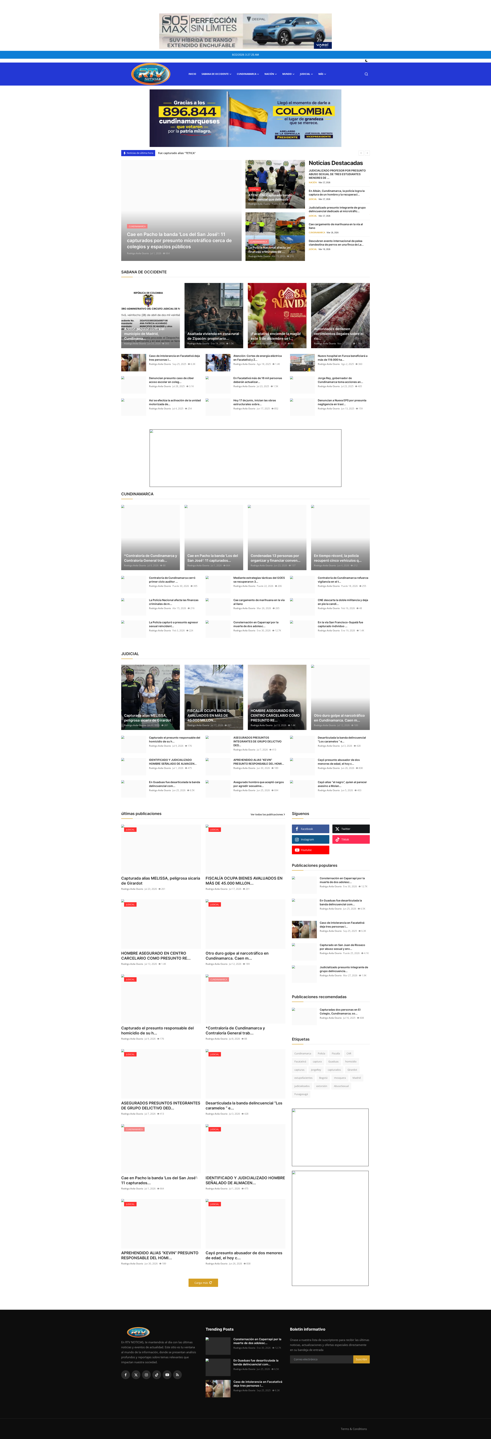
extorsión (321, 1086)
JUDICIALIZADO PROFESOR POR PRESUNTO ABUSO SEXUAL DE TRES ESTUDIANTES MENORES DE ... (337, 174)
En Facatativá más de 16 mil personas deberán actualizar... (257, 379)
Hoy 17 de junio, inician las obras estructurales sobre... (254, 402)
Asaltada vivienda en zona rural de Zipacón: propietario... (213, 336)
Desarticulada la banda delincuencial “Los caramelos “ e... (342, 739)
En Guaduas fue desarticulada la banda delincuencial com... (174, 784)
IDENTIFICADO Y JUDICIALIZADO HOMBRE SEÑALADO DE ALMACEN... (173, 761)
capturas (299, 1069)
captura (317, 1061)
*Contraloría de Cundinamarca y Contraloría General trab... (150, 558)
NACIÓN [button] (269, 74)
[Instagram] (146, 1374)
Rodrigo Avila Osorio (138, 253)
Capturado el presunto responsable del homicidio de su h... (174, 739)
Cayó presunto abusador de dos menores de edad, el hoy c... (339, 761)
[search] (366, 74)
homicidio (351, 1061)
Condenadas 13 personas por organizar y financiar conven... (275, 558)
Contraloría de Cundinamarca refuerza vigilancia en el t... (343, 579)
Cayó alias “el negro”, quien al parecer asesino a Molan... (342, 784)
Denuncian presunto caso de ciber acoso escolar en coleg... (171, 379)
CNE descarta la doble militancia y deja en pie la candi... (343, 601)
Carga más (201, 1283)
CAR (349, 1053)
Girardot (352, 1069)
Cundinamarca (302, 1053)
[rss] (177, 1374)
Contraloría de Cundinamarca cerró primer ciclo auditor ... (172, 579)
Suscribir (361, 1359)
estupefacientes (303, 1077)
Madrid (357, 1077)
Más (320, 74)
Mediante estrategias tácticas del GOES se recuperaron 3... (259, 579)
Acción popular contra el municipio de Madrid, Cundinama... (144, 334)
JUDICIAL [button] (305, 74)
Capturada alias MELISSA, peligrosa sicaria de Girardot (147, 717)
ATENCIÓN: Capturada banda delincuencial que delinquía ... (270, 197)
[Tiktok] (156, 1374)
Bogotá (323, 1077)
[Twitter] (136, 1374)
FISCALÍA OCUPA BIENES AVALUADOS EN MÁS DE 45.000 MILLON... (208, 715)
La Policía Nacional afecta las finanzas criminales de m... (174, 601)
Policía (321, 1053)
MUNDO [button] (287, 74)
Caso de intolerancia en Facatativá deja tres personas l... (174, 357)
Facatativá (300, 1061)
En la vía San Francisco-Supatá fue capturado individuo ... (340, 624)
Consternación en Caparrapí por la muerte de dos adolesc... (255, 624)
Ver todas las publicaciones (267, 814)
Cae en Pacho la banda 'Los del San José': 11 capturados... (212, 558)
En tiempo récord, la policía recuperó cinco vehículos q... (338, 558)
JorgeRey (316, 1069)
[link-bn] (245, 118)
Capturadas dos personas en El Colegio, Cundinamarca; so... (340, 1011)
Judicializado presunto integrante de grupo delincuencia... (344, 969)
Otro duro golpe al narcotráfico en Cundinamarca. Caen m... (339, 717)
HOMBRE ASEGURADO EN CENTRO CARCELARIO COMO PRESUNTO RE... (275, 715)
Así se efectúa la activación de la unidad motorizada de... (175, 402)
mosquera (340, 1077)
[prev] (361, 153)
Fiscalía (336, 1053)
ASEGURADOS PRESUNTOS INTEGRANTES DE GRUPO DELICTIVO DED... (257, 741)
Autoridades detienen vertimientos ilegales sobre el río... (338, 334)
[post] (181, 210)
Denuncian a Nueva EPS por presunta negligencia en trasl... (342, 402)
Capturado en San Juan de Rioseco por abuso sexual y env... (342, 946)
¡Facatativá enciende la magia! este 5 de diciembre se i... (276, 336)
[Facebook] (125, 1374)
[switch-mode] (367, 60)
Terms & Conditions (354, 1429)
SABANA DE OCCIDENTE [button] (215, 74)
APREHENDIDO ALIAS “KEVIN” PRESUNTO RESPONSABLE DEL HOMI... (258, 761)
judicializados (302, 1086)
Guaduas (333, 1061)
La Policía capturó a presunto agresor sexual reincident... (173, 624)
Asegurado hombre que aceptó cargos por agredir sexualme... (258, 784)
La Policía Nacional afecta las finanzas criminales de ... (269, 250)
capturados (334, 1069)
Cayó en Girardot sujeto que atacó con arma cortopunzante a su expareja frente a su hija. (217, 153)
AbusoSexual (341, 1086)
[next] (367, 153)
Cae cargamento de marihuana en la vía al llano (259, 601)
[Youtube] (167, 1374)
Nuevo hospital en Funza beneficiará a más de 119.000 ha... (342, 357)
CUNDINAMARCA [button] (246, 74)
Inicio (192, 74)
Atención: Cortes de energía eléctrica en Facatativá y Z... (257, 357)
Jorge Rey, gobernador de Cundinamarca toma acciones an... (340, 379)
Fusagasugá (301, 1094)
